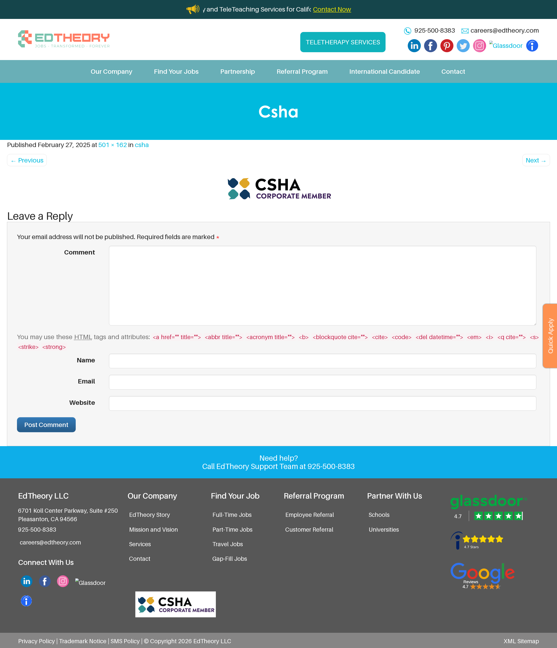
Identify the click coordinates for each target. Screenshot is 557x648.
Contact (453, 71)
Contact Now (332, 9)
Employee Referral (309, 514)
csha (142, 145)
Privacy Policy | (38, 641)
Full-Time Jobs (232, 514)
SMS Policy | (127, 641)
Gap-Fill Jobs (229, 558)
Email (86, 381)
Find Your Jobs (176, 71)
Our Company (111, 71)
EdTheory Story (149, 514)
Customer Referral (309, 529)
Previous (27, 160)
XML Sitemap (521, 641)
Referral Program (302, 71)
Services (140, 544)
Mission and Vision (153, 529)
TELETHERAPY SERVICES (343, 42)
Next (536, 160)
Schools (379, 514)
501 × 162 (112, 145)
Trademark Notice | (85, 641)
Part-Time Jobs (232, 529)
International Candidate (384, 71)
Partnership (237, 71)
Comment (79, 252)
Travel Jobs (227, 544)
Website (82, 402)
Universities (384, 529)
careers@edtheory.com (505, 30)
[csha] (278, 188)
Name (86, 360)
